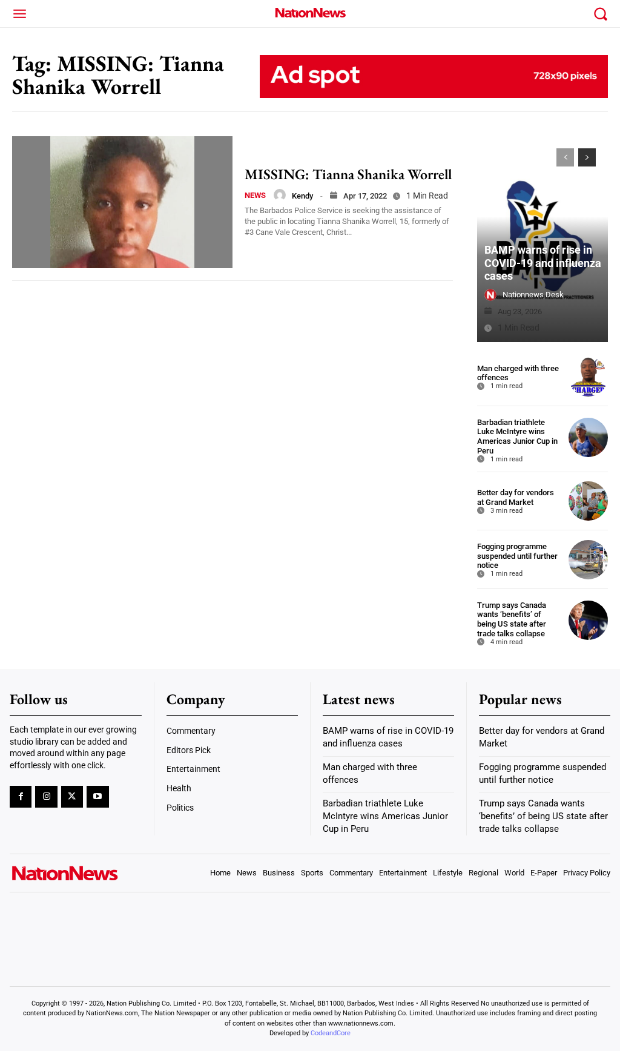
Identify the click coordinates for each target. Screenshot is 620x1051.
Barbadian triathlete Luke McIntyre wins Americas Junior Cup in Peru (517, 436)
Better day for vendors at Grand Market (515, 497)
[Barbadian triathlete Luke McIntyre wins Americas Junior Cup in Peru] (588, 437)
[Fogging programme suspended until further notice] (588, 559)
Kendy (302, 196)
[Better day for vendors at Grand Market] (588, 501)
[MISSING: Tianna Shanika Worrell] (122, 202)
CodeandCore (331, 1033)
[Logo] (310, 12)
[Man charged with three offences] (588, 377)
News (255, 195)
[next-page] (587, 157)
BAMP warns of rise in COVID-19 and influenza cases (542, 262)
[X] (72, 797)
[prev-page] (565, 157)
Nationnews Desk (533, 294)
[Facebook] (20, 797)
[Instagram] (46, 797)
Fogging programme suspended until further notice (517, 556)
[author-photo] (280, 195)
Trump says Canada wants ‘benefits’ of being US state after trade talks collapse (511, 619)
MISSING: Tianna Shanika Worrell (348, 174)
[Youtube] (97, 797)
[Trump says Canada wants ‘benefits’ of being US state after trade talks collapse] (588, 620)
